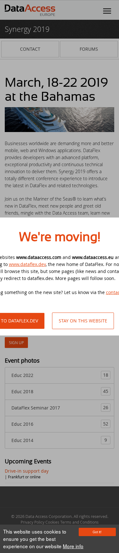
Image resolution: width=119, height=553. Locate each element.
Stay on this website (83, 321)
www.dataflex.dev (27, 264)
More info (73, 545)
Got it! (97, 531)
